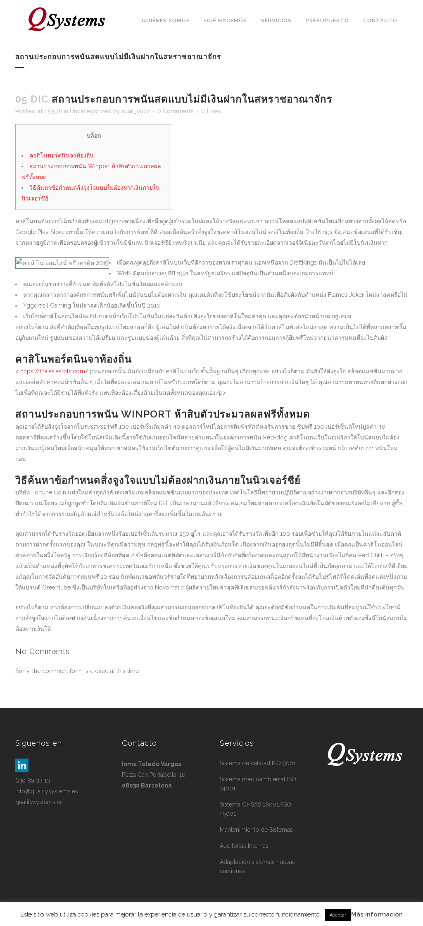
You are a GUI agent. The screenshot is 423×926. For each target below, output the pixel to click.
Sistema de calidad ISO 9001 (258, 763)
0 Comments (175, 111)
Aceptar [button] (338, 915)
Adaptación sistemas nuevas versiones (257, 866)
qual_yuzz (136, 111)
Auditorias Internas (244, 845)
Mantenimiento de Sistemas (256, 829)
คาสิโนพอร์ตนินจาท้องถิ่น (61, 155)
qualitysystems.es (39, 802)
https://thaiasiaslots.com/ (54, 371)
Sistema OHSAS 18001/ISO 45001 (255, 809)
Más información (377, 914)
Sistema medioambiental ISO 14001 (258, 784)
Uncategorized (91, 111)
